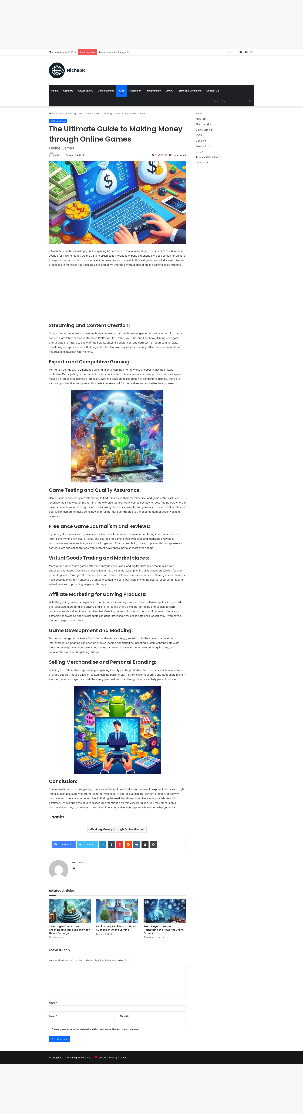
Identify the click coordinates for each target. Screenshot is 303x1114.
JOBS (121, 90)
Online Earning (106, 90)
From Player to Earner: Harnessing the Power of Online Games (164, 930)
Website (124, 1016)
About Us (68, 90)
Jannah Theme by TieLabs (112, 1057)
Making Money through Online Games (118, 829)
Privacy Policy (153, 90)
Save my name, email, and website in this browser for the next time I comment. (96, 1029)
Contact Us (212, 90)
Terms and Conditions (189, 90)
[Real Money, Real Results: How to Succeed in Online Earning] (117, 911)
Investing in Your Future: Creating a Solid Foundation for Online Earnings (69, 930)
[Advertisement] (105, 24)
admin (77, 862)
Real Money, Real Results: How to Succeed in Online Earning (117, 928)
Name (53, 1002)
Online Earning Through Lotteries (117, 52)
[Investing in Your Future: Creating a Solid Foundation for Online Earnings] (70, 911)
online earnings (68, 113)
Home (54, 90)
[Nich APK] (67, 70)
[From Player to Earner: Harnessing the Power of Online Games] (165, 911)
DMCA (169, 90)
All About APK (85, 90)
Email (53, 1016)
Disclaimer (135, 90)
